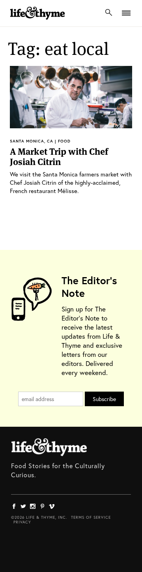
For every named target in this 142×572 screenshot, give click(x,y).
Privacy (22, 522)
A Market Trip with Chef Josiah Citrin (59, 157)
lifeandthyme (37, 22)
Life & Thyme (49, 447)
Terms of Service (91, 517)
